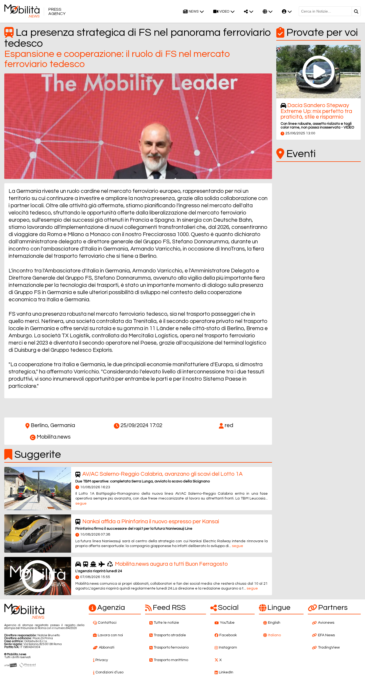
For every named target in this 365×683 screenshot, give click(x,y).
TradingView (329, 647)
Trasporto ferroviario (171, 647)
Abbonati (106, 647)
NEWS (194, 11)
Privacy (101, 660)
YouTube (227, 623)
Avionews (326, 623)
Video (224, 11)
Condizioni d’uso (109, 672)
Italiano (274, 635)
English (274, 623)
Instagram (228, 647)
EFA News (326, 635)
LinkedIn (226, 672)
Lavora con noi (110, 635)
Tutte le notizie (166, 623)
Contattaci (107, 623)
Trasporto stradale (170, 635)
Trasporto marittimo (171, 660)
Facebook (228, 635)
